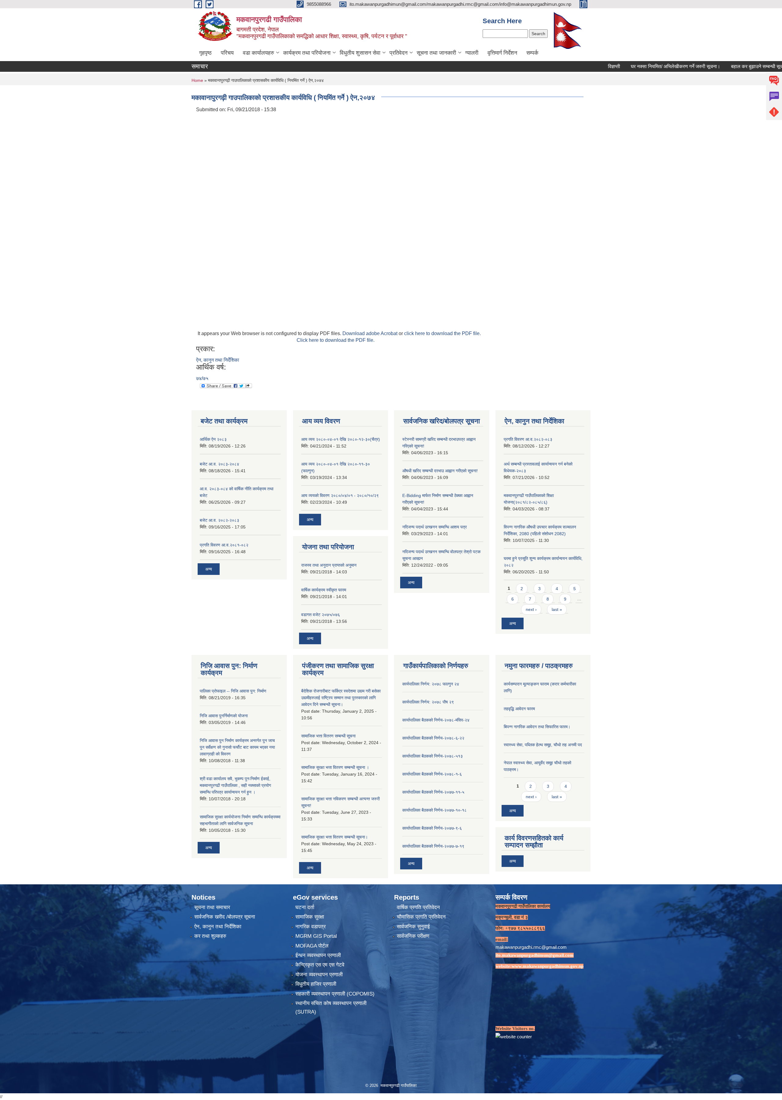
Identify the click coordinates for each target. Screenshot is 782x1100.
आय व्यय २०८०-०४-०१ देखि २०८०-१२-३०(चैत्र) (340, 439)
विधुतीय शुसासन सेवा (360, 53)
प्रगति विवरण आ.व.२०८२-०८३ (528, 439)
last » (557, 609)
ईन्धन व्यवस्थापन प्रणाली (318, 955)
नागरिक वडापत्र (310, 927)
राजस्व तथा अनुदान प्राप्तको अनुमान (328, 565)
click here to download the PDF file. (442, 333)
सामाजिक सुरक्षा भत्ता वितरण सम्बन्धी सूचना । (335, 767)
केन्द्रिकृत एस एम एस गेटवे (319, 965)
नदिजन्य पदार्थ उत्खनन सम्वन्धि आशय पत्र (434, 526)
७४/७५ (202, 378)
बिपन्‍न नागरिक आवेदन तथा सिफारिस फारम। (537, 726)
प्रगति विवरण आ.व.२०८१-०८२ (224, 545)
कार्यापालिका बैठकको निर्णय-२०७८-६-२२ (433, 738)
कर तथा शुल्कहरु (210, 936)
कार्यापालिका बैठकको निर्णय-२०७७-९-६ (432, 828)
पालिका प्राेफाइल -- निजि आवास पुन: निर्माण (233, 691)
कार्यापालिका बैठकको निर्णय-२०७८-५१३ (432, 756)
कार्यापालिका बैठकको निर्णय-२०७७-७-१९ (433, 846)
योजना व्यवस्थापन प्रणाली (319, 975)
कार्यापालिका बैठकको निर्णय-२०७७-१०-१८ (434, 810)
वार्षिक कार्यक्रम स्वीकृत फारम (323, 589)
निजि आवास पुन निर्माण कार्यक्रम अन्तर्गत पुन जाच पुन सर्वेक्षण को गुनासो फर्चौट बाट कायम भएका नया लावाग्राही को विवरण (237, 747)
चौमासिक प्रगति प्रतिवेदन (421, 917)
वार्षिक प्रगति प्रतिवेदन (418, 907)
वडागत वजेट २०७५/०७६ (320, 614)
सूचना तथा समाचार (212, 907)
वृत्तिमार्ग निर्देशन (502, 53)
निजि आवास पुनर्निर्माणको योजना (224, 715)
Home (197, 80)
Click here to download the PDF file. (336, 340)
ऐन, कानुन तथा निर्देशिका (217, 360)
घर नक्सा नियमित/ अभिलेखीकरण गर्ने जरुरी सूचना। (642, 66)
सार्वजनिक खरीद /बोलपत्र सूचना (224, 917)
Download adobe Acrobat (370, 333)
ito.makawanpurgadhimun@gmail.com (534, 955)
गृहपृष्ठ (205, 53)
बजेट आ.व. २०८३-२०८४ (219, 464)
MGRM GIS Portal (316, 936)
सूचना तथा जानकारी (436, 53)
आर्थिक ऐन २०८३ (213, 439)
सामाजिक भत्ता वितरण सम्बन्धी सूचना (328, 735)
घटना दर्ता (304, 907)
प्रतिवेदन (398, 53)
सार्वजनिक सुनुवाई (413, 927)
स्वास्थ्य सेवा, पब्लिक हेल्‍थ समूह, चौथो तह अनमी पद (543, 744)
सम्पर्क (532, 53)
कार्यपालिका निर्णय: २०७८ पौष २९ (428, 702)
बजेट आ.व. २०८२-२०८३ (219, 520)
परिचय (227, 53)
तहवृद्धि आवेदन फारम (519, 708)
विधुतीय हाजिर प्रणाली (315, 984)
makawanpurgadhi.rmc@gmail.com (531, 947)
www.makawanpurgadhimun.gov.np (547, 966)
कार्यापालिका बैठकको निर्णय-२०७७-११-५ (433, 792)
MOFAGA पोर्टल (311, 946)
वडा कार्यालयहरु (258, 53)
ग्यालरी (471, 53)
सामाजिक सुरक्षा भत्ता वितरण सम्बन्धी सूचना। (334, 837)
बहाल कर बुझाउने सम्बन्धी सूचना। (727, 66)
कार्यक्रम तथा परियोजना (307, 53)
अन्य (208, 569)
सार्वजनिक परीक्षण (413, 936)
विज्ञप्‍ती (581, 66)
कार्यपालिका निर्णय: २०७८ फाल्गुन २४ (430, 684)
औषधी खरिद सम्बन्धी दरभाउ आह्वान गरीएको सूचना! (440, 470)
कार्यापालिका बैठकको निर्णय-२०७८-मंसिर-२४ (436, 720)
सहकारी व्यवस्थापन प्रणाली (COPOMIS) (335, 994)
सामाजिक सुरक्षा (309, 917)
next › (531, 609)
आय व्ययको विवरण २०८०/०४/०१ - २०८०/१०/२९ (340, 495)
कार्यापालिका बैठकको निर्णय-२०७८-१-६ (432, 774)
